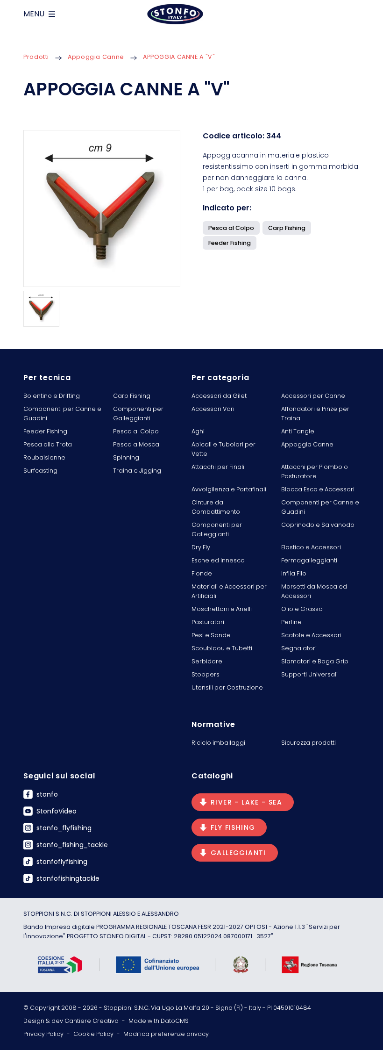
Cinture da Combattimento (216, 507)
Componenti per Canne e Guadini (62, 413)
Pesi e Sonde (211, 635)
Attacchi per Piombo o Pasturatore (314, 471)
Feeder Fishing (45, 431)
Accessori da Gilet (219, 396)
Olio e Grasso (302, 609)
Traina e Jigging (137, 471)
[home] (175, 14)
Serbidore (207, 661)
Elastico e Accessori (311, 547)
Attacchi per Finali (218, 467)
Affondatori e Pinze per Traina (315, 413)
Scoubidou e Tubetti (222, 648)
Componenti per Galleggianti (138, 413)
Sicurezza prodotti (308, 743)
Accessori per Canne (313, 396)
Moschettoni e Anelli (222, 609)
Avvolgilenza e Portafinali (229, 489)
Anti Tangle (297, 431)
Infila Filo (293, 573)
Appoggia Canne (96, 57)
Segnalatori (299, 648)
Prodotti (36, 57)
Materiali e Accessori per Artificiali (229, 591)
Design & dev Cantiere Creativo (71, 1021)
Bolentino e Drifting (51, 396)
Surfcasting (40, 471)
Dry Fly (201, 547)
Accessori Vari (213, 409)
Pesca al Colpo (136, 431)
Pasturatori (208, 622)
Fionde (202, 573)
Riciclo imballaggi (218, 743)
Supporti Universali (309, 674)
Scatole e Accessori (311, 635)
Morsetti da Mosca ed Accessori (314, 591)
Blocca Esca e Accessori (318, 489)
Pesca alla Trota (47, 444)
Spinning (126, 457)
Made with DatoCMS (158, 1021)
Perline (291, 622)
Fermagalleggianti (309, 560)
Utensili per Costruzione (227, 687)
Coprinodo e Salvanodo (318, 525)
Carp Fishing (131, 396)
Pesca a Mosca (136, 444)
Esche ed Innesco (218, 560)
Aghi (198, 431)
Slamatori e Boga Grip (314, 661)
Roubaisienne (44, 457)
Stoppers (206, 674)
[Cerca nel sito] (355, 14)
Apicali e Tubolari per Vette (223, 449)
